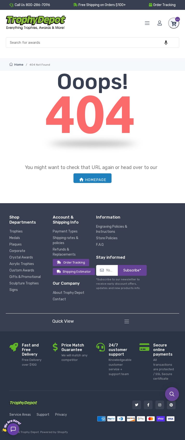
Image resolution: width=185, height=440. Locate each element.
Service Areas (20, 415)
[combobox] (92, 42)
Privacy (61, 415)
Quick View (63, 321)
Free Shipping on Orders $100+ (102, 5)
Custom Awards (21, 270)
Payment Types (65, 231)
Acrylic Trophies (21, 264)
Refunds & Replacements (64, 252)
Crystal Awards (21, 257)
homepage (95, 180)
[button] (166, 42)
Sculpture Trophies (24, 283)
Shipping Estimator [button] (77, 271)
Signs (13, 290)
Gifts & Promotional (25, 277)
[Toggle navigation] (127, 321)
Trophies (16, 231)
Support (43, 415)
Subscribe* (132, 270)
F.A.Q (100, 245)
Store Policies (107, 238)
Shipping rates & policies (65, 240)
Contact (59, 299)
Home (18, 64)
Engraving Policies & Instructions (111, 229)
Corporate (17, 251)
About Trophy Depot (68, 293)
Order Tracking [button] (164, 5)
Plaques (15, 244)
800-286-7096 (38, 5)
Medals (14, 238)
